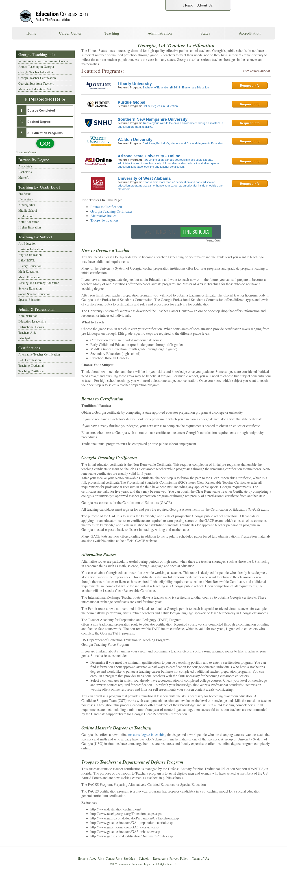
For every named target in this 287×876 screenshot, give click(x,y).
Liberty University (135, 83)
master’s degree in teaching (147, 734)
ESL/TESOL (26, 260)
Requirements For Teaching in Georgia (43, 61)
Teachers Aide (27, 332)
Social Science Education (34, 294)
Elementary (25, 199)
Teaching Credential (31, 365)
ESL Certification (29, 360)
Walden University (135, 139)
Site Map (129, 858)
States (205, 33)
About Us (205, 5)
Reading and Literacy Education (38, 283)
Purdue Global (131, 102)
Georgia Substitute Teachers (36, 83)
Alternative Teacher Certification (39, 354)
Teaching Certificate (31, 371)
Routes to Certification (106, 206)
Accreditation (250, 33)
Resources (159, 858)
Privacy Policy (179, 858)
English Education (30, 254)
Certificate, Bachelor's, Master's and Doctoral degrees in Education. (183, 143)
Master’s (23, 177)
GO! (45, 143)
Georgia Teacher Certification (37, 78)
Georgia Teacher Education (35, 72)
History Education (29, 266)
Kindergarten (26, 205)
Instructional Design (31, 327)
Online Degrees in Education (160, 106)
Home (188, 5)
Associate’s (25, 166)
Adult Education (28, 222)
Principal (24, 338)
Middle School (27, 210)
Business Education (30, 249)
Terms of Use (200, 858)
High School (26, 216)
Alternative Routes (103, 215)
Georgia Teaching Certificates (111, 211)
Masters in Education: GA (34, 89)
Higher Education (29, 227)
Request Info (250, 85)
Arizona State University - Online (149, 156)
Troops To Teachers (104, 220)
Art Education (27, 243)
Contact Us (113, 858)
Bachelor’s (25, 172)
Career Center (70, 33)
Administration (160, 33)
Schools (144, 858)
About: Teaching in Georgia (36, 66)
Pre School (25, 193)
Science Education (30, 288)
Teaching (111, 33)
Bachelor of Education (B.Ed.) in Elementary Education (176, 87)
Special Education (29, 299)
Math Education (28, 271)
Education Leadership (32, 321)
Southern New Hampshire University (152, 119)
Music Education (29, 277)
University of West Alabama (144, 178)
